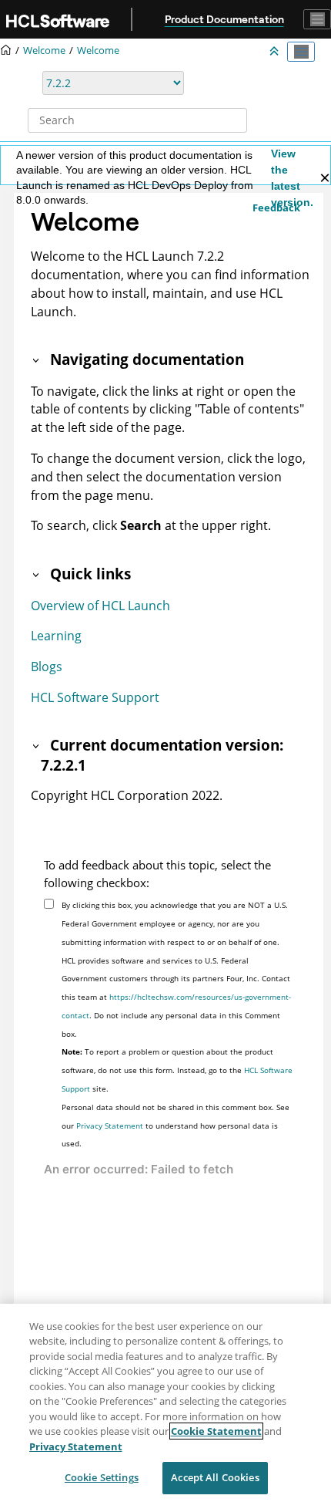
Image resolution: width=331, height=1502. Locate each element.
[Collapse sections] (275, 51)
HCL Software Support (95, 697)
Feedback (276, 207)
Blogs (46, 666)
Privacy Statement (109, 1125)
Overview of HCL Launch (100, 605)
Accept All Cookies (215, 1477)
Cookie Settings (102, 1477)
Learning (56, 635)
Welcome (98, 50)
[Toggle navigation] (317, 19)
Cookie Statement (216, 1431)
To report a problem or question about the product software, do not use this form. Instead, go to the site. (177, 1070)
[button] (37, 359)
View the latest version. (292, 177)
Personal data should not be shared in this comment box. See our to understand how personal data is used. (175, 1125)
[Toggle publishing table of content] (301, 52)
